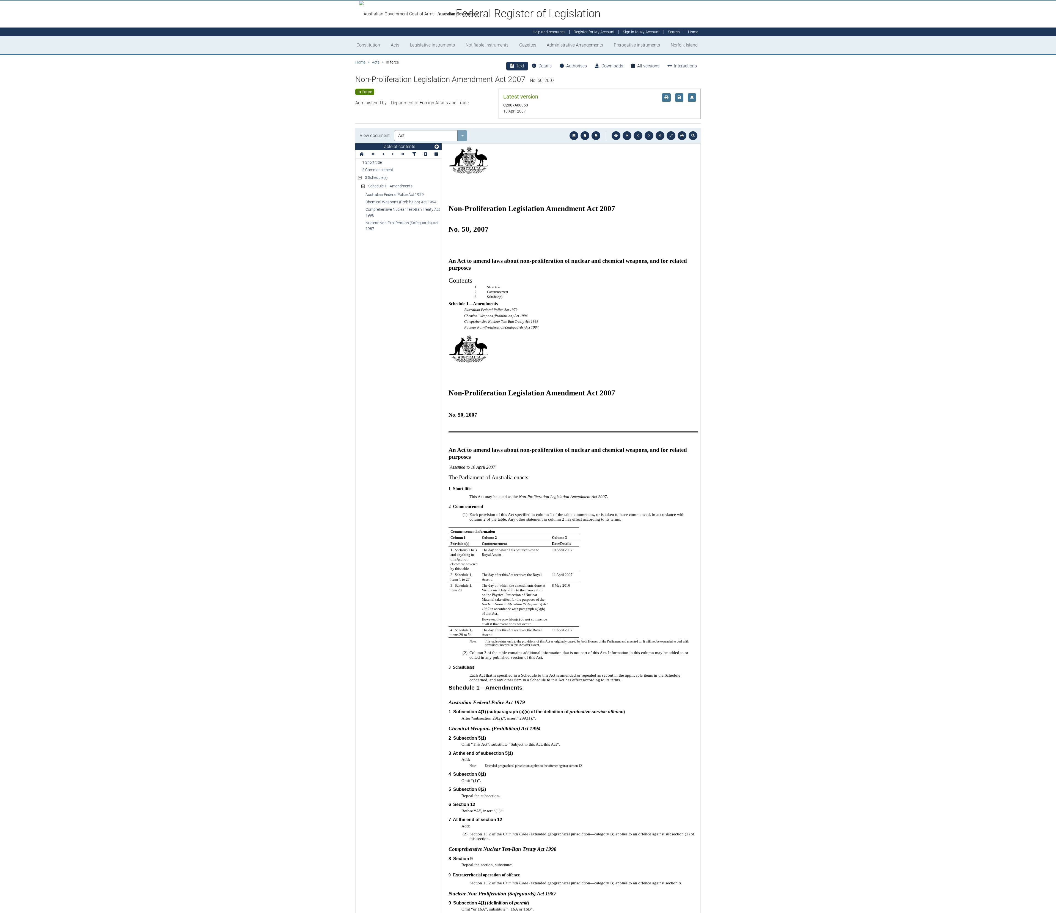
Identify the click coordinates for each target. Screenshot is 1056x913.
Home (360, 62)
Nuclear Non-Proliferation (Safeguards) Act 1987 (402, 226)
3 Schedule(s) (376, 177)
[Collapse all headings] (436, 154)
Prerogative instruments (637, 45)
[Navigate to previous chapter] (627, 135)
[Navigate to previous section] (638, 135)
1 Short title (372, 162)
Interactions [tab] (685, 66)
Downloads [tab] (612, 66)
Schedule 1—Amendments (390, 186)
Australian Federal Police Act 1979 (394, 194)
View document (375, 135)
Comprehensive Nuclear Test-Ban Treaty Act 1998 (402, 212)
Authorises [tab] (576, 66)
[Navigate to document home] (616, 135)
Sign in (641, 32)
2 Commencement (377, 170)
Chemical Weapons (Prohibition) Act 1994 (400, 202)
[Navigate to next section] (649, 135)
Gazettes (527, 45)
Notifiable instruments (487, 45)
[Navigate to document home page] (361, 154)
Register (594, 32)
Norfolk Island (684, 45)
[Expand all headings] (425, 154)
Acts (395, 45)
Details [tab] (545, 66)
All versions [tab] (648, 66)
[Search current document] (693, 135)
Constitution (368, 45)
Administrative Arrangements (575, 45)
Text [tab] (520, 66)
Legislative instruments (432, 45)
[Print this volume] (682, 135)
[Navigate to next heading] (392, 154)
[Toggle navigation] (437, 147)
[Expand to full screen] (671, 135)
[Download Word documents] (596, 135)
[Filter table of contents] (414, 154)
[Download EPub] (574, 135)
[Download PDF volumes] (585, 135)
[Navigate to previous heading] (383, 154)
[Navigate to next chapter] (660, 135)
